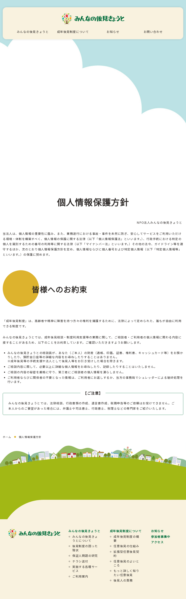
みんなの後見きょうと (33, 31)
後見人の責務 (123, 580)
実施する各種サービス (85, 568)
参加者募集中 (160, 536)
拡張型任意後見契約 (126, 553)
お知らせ (113, 31)
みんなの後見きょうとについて (85, 538)
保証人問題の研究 (85, 555)
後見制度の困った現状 (85, 548)
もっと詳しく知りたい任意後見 (126, 572)
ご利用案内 (80, 576)
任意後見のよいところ (126, 563)
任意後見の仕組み (126, 546)
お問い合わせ (153, 31)
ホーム (7, 437)
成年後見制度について (73, 31)
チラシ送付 (80, 561)
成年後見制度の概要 (126, 538)
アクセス (157, 542)
